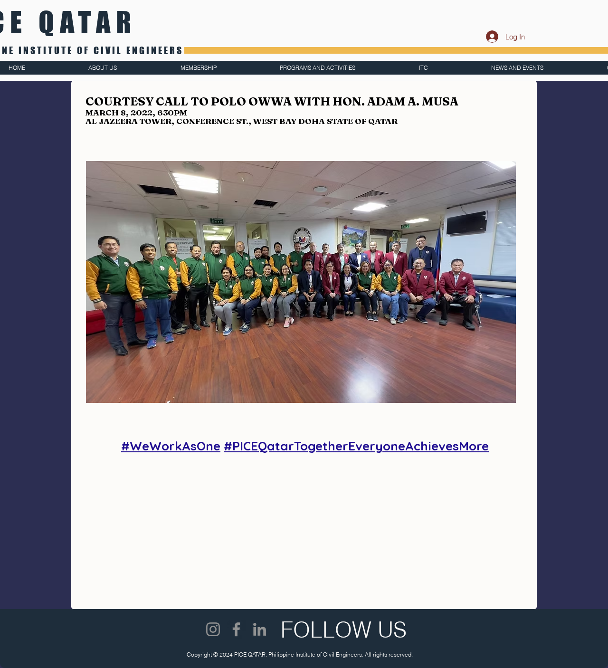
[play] (491, 168)
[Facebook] (236, 629)
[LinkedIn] (259, 629)
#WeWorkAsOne (170, 446)
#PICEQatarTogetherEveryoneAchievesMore (356, 446)
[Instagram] (213, 629)
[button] (301, 282)
